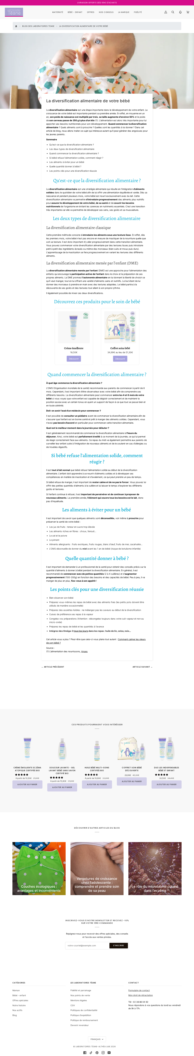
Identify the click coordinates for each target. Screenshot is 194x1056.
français (96, 1039)
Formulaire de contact (139, 990)
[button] (22, 774)
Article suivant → (143, 667)
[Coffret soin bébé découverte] (132, 749)
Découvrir (74, 358)
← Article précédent (52, 667)
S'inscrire (118, 945)
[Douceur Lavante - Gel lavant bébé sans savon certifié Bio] (62, 749)
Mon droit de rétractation (140, 995)
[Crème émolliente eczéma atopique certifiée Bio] (27, 749)
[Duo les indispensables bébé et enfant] (167, 749)
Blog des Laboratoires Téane (38, 26)
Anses (84, 651)
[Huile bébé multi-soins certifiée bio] (97, 749)
